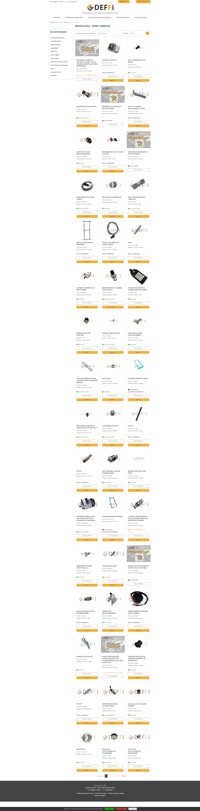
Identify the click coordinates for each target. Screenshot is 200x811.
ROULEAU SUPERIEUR (111, 197)
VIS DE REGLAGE (109, 566)
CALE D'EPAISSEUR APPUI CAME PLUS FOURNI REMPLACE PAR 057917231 (112, 659)
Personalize (132, 809)
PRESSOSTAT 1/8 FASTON (83, 334)
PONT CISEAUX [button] (55, 58)
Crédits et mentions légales (116, 793)
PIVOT (130, 426)
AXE (129, 243)
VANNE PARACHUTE (111, 333)
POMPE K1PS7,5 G (109, 60)
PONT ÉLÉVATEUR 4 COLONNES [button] (59, 65)
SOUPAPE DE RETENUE (86, 106)
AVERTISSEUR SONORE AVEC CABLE (138, 612)
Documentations (123, 17)
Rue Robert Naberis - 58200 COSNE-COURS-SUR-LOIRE (100, 787)
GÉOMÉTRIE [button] (54, 51)
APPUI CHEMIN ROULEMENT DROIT (136, 107)
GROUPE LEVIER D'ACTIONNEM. (135, 334)
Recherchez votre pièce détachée (86, 33)
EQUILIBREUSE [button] (54, 48)
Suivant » (124, 776)
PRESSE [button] (53, 68)
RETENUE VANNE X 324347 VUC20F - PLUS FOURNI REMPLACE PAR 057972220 (86, 63)
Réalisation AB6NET (100, 795)
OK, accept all (110, 809)
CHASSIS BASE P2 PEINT (112, 516)
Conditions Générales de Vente (85, 793)
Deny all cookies (122, 809)
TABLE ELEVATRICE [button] (56, 72)
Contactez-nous (140, 17)
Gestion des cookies (100, 793)
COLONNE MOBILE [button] (56, 41)
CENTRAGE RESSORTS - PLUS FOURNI (138, 153)
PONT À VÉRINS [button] (55, 55)
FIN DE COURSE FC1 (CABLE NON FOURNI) (137, 289)
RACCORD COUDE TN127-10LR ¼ (84, 567)
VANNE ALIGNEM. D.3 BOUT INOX (85, 289)
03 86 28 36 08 (72, 2)
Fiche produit (87, 79)
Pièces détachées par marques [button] (99, 17)
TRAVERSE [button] (53, 75)
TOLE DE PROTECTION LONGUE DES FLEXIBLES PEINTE (87, 380)
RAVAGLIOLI (67, 22)
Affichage (125, 33)
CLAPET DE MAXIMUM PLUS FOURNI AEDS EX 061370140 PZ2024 (138, 518)
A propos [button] (56, 17)
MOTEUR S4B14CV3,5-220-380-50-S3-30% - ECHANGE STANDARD (85, 518)
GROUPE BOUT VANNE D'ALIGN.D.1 (112, 289)
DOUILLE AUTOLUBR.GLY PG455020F (109, 751)
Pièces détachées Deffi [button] (74, 17)
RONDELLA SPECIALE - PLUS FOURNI (112, 107)
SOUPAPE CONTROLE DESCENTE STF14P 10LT (86, 427)
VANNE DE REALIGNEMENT (109, 612)
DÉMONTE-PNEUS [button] (55, 44)
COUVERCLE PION (110, 426)
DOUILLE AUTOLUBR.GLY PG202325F (134, 751)
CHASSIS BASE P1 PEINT (138, 378)
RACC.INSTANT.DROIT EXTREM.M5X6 (85, 612)
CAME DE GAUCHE (84, 657)
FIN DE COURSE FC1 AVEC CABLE (110, 243)
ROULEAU (106, 378)
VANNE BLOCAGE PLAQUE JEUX (109, 705)
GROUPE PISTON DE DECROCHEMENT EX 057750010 (137, 658)
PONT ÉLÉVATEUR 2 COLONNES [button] (59, 62)
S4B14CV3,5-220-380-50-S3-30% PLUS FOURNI (138, 567)
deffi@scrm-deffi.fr (58, 2)
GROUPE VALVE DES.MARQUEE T (83, 153)
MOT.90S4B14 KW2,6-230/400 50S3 (111, 472)
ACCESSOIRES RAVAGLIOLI (58, 38)
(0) (124, 1)
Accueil (60, 22)
